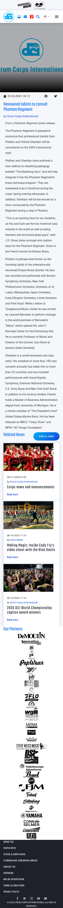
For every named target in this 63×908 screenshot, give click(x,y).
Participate (10, 848)
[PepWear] (31, 663)
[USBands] (31, 829)
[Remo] (31, 739)
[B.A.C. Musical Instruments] (31, 683)
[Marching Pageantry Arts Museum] (31, 725)
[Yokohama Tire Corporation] (31, 669)
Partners (8, 873)
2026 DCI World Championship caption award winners (29, 610)
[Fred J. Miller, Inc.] (31, 787)
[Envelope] (45, 898)
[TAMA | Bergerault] (31, 780)
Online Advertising (14, 879)
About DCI (9, 842)
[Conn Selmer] (31, 822)
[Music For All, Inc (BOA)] (31, 704)
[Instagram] (31, 898)
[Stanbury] (31, 801)
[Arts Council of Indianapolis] (31, 690)
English (47, 17)
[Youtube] (38, 898)
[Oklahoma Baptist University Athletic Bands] (31, 649)
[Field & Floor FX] (31, 760)
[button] (56, 17)
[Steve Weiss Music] (31, 746)
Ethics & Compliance (15, 855)
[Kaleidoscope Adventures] (31, 767)
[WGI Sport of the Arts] (31, 711)
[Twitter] (24, 898)
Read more (12, 494)
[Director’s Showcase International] (31, 753)
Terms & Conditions (14, 886)
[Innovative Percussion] (31, 642)
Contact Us (9, 867)
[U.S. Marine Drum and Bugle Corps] (31, 808)
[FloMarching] (31, 697)
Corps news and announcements (31, 487)
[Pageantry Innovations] (31, 656)
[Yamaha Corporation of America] (31, 815)
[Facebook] (17, 898)
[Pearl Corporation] (31, 774)
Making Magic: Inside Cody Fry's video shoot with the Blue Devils (31, 547)
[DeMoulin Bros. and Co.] (31, 635)
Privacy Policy (11, 892)
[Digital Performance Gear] (31, 732)
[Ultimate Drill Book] (31, 836)
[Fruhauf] (31, 794)
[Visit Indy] (31, 676)
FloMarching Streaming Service (21, 861)
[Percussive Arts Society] (31, 718)
